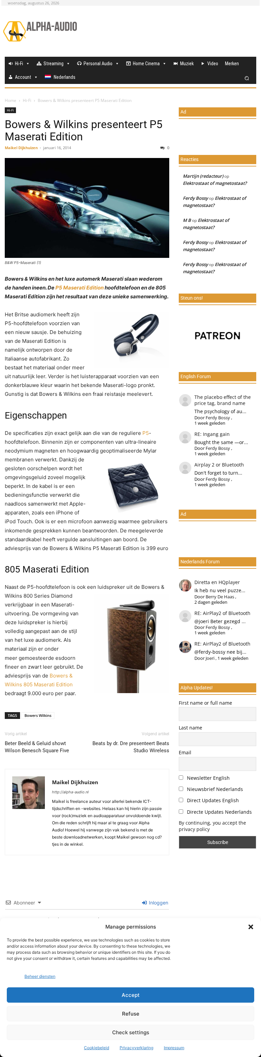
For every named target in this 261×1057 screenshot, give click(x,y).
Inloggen (157, 902)
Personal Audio (98, 63)
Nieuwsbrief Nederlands (214, 789)
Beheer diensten (39, 976)
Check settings (130, 1032)
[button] (250, 926)
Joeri (210, 658)
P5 (145, 433)
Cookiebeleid (96, 1047)
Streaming (54, 63)
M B (187, 220)
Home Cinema (146, 63)
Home (10, 100)
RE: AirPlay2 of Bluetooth (222, 613)
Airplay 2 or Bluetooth (219, 464)
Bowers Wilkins (37, 715)
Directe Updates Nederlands (219, 812)
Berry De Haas (220, 597)
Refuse (130, 1013)
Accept (131, 995)
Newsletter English (208, 778)
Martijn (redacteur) (203, 176)
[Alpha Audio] (40, 31)
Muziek (187, 63)
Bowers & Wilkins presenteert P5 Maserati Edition (83, 130)
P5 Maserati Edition (79, 287)
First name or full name (205, 703)
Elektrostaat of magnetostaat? (215, 183)
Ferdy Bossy (195, 198)
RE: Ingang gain (212, 434)
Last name (190, 727)
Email (185, 752)
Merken (232, 63)
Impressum (174, 1047)
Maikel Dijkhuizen (21, 147)
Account (23, 77)
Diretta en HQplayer (217, 582)
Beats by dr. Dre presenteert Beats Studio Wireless (130, 747)
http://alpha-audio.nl (70, 792)
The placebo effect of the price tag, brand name (222, 400)
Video (212, 63)
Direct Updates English (212, 800)
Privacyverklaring (136, 1047)
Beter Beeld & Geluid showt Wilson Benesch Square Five (37, 747)
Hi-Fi (19, 63)
